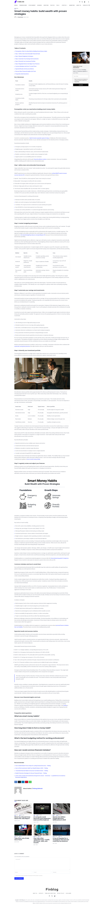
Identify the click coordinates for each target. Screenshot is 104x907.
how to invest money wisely (33, 459)
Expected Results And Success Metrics (24, 68)
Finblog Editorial (20, 17)
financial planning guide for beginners (60, 558)
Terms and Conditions (50, 893)
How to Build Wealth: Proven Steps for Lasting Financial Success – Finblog (33, 765)
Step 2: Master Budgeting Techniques (24, 56)
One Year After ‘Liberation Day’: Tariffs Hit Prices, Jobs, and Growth (41, 840)
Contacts (85, 5)
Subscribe (81, 84)
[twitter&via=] (19, 782)
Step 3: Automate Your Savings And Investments (27, 58)
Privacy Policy (77, 81)
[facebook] (15, 782)
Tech (57, 5)
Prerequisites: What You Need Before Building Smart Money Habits (31, 51)
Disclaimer (68, 893)
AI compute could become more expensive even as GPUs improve (42, 818)
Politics (52, 5)
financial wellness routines (40, 159)
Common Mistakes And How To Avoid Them (25, 66)
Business (39, 5)
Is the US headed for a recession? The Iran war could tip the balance (61, 839)
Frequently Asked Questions (22, 73)
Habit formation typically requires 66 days (39, 138)
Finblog (65, 705)
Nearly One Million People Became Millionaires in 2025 (59, 818)
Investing (46, 5)
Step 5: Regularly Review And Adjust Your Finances (27, 63)
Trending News (23, 5)
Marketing (72, 5)
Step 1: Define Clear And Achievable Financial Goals (27, 53)
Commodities (55, 836)
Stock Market (32, 5)
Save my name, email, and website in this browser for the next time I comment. (29, 875)
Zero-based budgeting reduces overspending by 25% (32, 235)
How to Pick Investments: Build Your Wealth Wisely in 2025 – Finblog (31, 768)
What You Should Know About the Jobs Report (22, 817)
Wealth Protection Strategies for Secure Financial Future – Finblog (31, 773)
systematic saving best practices (22, 346)
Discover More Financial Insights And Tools (25, 71)
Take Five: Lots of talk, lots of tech (21, 839)
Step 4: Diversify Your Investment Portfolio (25, 61)
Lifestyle (64, 5)
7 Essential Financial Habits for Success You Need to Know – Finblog (31, 770)
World (16, 5)
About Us (78, 5)
